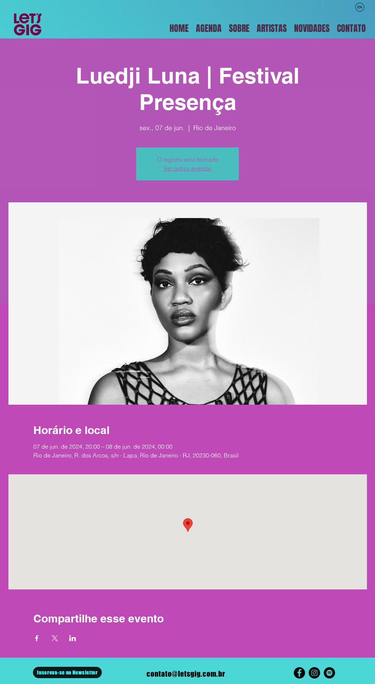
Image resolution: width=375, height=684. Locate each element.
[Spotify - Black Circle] (329, 673)
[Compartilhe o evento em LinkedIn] (72, 638)
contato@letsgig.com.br (185, 673)
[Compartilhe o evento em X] (54, 638)
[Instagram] (314, 673)
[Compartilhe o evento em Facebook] (36, 638)
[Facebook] (299, 673)
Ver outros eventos (187, 168)
